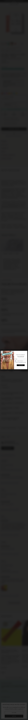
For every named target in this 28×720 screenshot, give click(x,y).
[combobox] (16, 361)
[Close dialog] (26, 351)
